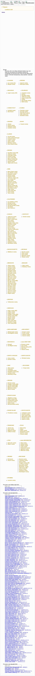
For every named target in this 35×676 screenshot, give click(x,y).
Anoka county (11, 265)
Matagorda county (24, 431)
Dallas (21, 429)
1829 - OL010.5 (12, 650)
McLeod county (11, 275)
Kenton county (26, 216)
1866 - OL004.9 (15, 579)
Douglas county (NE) (13, 314)
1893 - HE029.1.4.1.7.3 (15, 539)
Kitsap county (24, 444)
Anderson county (12, 216)
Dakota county (11, 269)
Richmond (10, 459)
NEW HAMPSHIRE (12, 329)
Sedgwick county (12, 242)
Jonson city (11, 428)
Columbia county (23, 460)
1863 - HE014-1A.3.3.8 (17, 524)
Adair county (25, 265)
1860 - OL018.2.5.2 (17, 525)
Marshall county (12, 231)
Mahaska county (12, 181)
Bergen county (26, 332)
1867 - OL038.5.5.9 (14, 608)
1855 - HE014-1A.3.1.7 (16, 565)
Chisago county (12, 268)
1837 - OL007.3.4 (15, 616)
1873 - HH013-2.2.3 (16, 527)
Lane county (11, 230)
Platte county (11, 319)
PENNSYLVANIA (11, 395)
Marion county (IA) (12, 183)
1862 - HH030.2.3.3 (16, 513)
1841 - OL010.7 (15, 657)
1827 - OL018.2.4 (14, 553)
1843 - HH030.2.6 (14, 535)
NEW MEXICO (10, 342)
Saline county (11, 240)
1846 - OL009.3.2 (16, 641)
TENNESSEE (10, 425)
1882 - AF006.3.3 (15, 572)
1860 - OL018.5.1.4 (16, 620)
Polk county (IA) (12, 190)
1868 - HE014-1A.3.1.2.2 (18, 503)
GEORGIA (9, 121)
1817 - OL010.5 (13, 515)
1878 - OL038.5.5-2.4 (17, 578)
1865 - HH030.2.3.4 (16, 554)
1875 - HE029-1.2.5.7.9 (17, 640)
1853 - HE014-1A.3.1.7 (16, 584)
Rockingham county (13, 333)
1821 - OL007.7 (12, 639)
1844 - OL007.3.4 (17, 564)
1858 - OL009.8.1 (15, 531)
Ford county (11, 226)
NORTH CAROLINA (12, 355)
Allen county (11, 368)
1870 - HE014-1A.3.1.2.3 (17, 558)
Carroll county (11, 136)
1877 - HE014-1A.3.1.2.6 (17, 603)
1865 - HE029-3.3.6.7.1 (18, 671)
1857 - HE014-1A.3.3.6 (15, 636)
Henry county (11, 141)
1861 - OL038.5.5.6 (16, 519)
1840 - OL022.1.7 (15, 561)
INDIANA (9, 150)
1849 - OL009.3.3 (16, 593)
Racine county (22, 469)
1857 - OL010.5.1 (15, 556)
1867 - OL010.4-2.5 (17, 500)
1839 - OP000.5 (17, 583)
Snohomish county (25, 448)
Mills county (11, 184)
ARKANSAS (10, 90)
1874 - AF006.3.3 (13, 541)
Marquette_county (23, 466)
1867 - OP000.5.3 (15, 592)
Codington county (26, 413)
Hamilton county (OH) (13, 371)
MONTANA (10, 299)
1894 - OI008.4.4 (14, 654)
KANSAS (9, 214)
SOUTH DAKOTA (25, 410)
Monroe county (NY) (26, 347)
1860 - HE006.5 (14, 647)
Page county (11, 189)
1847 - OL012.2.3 (15, 633)
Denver (23, 94)
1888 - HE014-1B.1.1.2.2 (16, 642)
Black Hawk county (13, 171)
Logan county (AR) (12, 93)
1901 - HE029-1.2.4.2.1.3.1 (17, 672)
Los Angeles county (13, 201)
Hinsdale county (26, 95)
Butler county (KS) (12, 219)
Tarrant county (24, 434)
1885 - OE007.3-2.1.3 (16, 521)
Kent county (25, 254)
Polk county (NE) (12, 320)
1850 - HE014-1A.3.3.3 (18, 526)
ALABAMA (10, 80)
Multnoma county (12, 388)
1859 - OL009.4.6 (16, 632)
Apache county (24, 83)
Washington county (24, 471)
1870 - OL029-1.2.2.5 (16, 529)
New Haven (10, 111)
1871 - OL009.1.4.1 (15, 623)
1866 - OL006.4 (14, 646)
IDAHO (22, 121)
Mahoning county (12, 374)
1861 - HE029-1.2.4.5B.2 (15, 655)
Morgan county (11, 84)
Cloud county (11, 221)
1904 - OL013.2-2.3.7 (14, 585)
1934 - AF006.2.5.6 (15, 490)
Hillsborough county (13, 332)
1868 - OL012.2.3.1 (17, 516)
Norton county (11, 235)
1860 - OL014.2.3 (16, 522)
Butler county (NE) (12, 310)
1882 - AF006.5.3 (15, 517)
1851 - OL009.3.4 (16, 498)
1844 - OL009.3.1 (17, 550)
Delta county (25, 253)
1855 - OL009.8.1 (13, 622)
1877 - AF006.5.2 (14, 594)
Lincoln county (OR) (13, 385)
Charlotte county (24, 110)
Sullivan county (11, 431)
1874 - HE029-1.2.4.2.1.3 (16, 580)
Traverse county (12, 290)
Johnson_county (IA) (13, 178)
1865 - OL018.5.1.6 (16, 510)
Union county (11, 403)
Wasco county (11, 389)
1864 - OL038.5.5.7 (16, 511)
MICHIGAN (24, 249)
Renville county (12, 287)
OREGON (9, 380)
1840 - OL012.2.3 (15, 508)
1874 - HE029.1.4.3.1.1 (14, 587)
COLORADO (24, 90)
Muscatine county (12, 188)
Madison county (12, 430)
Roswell (10, 344)
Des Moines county (12, 172)
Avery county (11, 358)
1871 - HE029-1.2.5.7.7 (19, 543)
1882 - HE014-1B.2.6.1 (15, 613)
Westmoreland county (13, 404)
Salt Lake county (12, 443)
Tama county (11, 193)
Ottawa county (25, 257)
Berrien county (25, 252)
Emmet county (11, 175)
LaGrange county (12, 155)
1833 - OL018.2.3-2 (14, 649)
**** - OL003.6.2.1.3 (13, 512)
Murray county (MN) (13, 280)
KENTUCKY (26, 214)
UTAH (8, 440)
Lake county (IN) (12, 157)
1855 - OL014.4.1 (19, 506)
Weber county (11, 444)
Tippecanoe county (12, 163)
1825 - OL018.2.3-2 (15, 559)
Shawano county (23, 470)
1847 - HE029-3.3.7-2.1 (17, 551)
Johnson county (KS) (13, 229)
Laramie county (12, 480)
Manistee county (26, 255)
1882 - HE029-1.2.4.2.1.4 (18, 652)
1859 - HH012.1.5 (12, 497)
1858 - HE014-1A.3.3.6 (17, 501)
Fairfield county (12, 110)
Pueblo (23, 99)
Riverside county (12, 204)
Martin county (11, 274)
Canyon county (24, 124)
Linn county (11, 180)
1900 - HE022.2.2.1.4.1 (17, 597)
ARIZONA (22, 80)
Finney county (11, 225)
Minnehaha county (26, 416)
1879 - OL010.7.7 (14, 568)
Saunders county (12, 322)
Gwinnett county (12, 126)
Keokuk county (11, 176)
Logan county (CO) (26, 98)
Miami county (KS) (12, 233)
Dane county (22, 461)
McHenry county (12, 143)
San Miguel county (12, 345)
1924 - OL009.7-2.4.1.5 (15, 489)
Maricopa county (24, 84)
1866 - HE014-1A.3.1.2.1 (16, 560)
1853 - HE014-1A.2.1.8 (18, 645)
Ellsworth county (12, 224)
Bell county (23, 428)
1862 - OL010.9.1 (14, 548)
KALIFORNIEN (11, 199)
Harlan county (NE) (12, 315)
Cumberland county (13, 400)
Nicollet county (11, 282)
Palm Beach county (25, 113)
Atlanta (9, 124)
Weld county (25, 101)
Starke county (11, 161)
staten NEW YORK (26, 342)
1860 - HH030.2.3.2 (16, 589)
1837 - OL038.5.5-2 (15, 617)
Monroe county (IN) (12, 159)
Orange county (11, 203)
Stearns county (11, 289)
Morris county (11, 234)
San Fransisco (11, 208)
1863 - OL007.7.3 (14, 637)
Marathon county (23, 465)
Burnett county (23, 459)
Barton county (11, 218)
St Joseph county (12, 160)
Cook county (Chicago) (13, 137)
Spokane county (25, 449)
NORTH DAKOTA (26, 355)
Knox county (11, 429)
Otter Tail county (12, 284)
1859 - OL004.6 (17, 537)
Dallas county (23, 430)
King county (24, 443)
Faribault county (12, 270)
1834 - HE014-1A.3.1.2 (17, 611)
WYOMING (10, 477)
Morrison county (12, 278)
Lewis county (24, 446)
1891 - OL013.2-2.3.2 (17, 626)
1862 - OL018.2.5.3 (15, 635)
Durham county (12, 359)
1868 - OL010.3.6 (15, 621)
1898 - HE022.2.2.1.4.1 (17, 598)
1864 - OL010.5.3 (13, 659)
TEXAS (22, 425)
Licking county (11, 373)
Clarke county (11, 125)
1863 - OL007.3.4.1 (14, 530)
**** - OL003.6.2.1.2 (15, 661)
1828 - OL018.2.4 (15, 520)
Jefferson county (26, 96)
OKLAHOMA (26, 365)
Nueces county (24, 433)
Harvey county (11, 228)
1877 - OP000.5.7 (15, 532)
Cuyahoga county (12, 370)
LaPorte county (11, 156)
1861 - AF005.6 (15, 628)
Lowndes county (12, 128)
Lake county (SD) (26, 415)
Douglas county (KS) (13, 223)
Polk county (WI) (23, 468)
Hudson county (26, 334)
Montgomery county (13, 186)
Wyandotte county (12, 243)
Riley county (11, 239)
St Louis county (12, 288)
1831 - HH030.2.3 (14, 615)
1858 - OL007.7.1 (16, 575)
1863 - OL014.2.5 (13, 540)
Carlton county (11, 266)
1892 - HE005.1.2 (15, 660)
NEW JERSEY (25, 329)
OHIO (8, 365)
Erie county (24, 345)
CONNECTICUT (11, 108)
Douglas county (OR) (13, 384)
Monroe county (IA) (12, 185)
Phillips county (11, 237)
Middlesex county (12, 252)
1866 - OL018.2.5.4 (15, 555)
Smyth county (11, 460)
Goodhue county (12, 271)
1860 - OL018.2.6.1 (16, 505)
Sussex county (26, 335)
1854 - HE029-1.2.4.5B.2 (16, 544)
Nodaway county (26, 266)
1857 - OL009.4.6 (15, 599)
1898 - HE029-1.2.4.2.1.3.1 (15, 669)
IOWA (8, 169)
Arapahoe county (26, 93)
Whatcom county (25, 450)
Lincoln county (11, 317)
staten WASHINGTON (25, 440)
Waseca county (12, 292)
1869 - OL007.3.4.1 (16, 502)
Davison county (26, 414)
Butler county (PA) (12, 399)
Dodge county (11, 313)
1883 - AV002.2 (16, 536)
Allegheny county (12, 398)
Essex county (25, 333)
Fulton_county (11, 140)
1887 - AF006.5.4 (14, 651)
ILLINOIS (9, 134)
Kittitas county (24, 445)
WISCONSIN (22, 456)
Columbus (10, 369)
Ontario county (25, 349)
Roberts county (26, 419)
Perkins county (25, 418)
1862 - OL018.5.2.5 (18, 577)
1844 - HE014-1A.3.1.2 (16, 602)
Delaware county (12, 174)
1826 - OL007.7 (13, 631)
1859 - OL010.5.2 (16, 534)
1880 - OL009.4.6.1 (18, 630)
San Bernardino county (13, 205)
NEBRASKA (10, 308)
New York (23, 348)
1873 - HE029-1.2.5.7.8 (16, 567)
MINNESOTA (10, 263)
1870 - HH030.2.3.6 (14, 507)
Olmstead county (12, 283)
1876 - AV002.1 (12, 668)
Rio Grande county (26, 100)
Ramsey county (12, 285)
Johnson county (12, 154)
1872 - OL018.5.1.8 (17, 606)
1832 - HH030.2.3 (15, 545)
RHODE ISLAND (11, 410)
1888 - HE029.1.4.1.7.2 (15, 625)
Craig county (26, 368)
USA (11, 9)
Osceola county (24, 111)
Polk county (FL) (24, 114)
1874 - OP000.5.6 (16, 644)
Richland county (26, 358)
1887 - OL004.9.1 (12, 569)
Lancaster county (12, 401)
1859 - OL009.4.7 (16, 656)
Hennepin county (12, 273)
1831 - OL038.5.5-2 (14, 607)
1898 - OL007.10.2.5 (14, 570)
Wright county (11, 293)
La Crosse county (23, 464)
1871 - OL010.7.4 (16, 591)
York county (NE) (12, 323)
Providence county (12, 413)
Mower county (11, 279)
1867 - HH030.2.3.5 (15, 496)
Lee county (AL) (12, 83)
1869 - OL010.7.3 (15, 549)
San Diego (10, 206)
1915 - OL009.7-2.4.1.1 (14, 488)
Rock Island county (12, 144)
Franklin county (12, 139)
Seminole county (24, 115)
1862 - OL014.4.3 (18, 546)
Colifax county (11, 312)
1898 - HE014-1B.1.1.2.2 (17, 596)
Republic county (12, 238)
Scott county (11, 191)
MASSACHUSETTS (12, 249)
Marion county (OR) (13, 386)
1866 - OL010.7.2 (15, 582)
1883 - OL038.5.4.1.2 (17, 604)
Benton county (11, 383)
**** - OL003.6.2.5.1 (16, 609)
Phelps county (11, 318)
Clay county (11, 220)
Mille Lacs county (12, 277)
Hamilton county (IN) (13, 152)
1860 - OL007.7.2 (16, 618)
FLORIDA (22, 108)
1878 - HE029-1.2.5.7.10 (18, 588)
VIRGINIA (9, 456)
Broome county (25, 344)
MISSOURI (24, 263)
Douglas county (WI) (24, 463)
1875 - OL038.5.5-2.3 (16, 612)
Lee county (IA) (11, 179)
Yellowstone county (13, 302)
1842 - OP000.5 (16, 563)
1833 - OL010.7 (13, 601)
